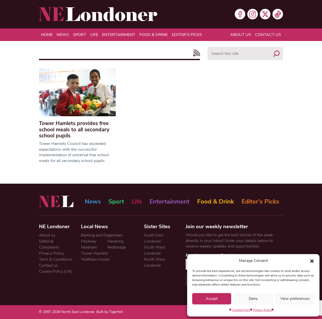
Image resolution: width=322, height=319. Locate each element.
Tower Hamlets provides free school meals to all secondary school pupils (74, 129)
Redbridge (116, 247)
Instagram (252, 14)
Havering (115, 241)
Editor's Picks (187, 34)
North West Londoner (154, 262)
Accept (212, 298)
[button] (311, 260)
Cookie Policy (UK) (55, 271)
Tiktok (277, 14)
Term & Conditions (55, 259)
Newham (89, 247)
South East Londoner (153, 238)
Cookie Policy (241, 310)
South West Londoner (154, 250)
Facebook (240, 14)
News (63, 34)
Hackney (88, 241)
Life (94, 34)
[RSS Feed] (195, 53)
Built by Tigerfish (109, 311)
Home (47, 34)
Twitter (265, 14)
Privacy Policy (262, 310)
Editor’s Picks (260, 201)
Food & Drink (153, 34)
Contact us (268, 34)
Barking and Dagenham (102, 235)
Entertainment (118, 34)
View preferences (295, 298)
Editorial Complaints (49, 244)
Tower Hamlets (94, 253)
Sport (79, 34)
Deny (253, 298)
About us (240, 34)
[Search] (276, 53)
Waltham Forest (95, 259)
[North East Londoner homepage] (98, 14)
